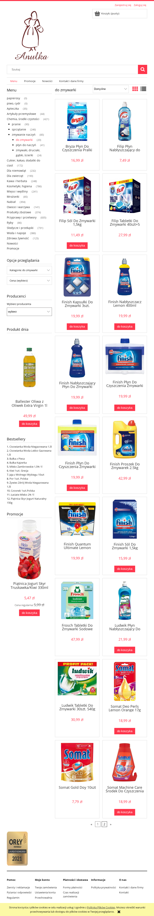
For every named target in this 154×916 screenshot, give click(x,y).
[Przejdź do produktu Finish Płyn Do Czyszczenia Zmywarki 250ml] (124, 358)
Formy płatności (72, 887)
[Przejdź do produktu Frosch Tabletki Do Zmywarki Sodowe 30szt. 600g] (77, 600)
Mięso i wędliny (17, 191)
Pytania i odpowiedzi (19, 892)
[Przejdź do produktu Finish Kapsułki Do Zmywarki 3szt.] (77, 277)
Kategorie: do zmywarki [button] (23, 270)
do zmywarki (24, 140)
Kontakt (124, 892)
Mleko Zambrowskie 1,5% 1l (25, 466)
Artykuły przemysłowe (21, 114)
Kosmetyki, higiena (19, 186)
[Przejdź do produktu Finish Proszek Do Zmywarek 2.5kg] (124, 439)
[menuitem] (14, 81)
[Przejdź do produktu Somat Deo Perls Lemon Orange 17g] (124, 681)
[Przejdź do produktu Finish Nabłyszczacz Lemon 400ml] (124, 277)
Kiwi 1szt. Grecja (18, 470)
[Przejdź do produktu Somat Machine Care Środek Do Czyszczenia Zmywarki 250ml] (124, 762)
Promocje (13, 248)
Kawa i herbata (17, 181)
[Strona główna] (32, 34)
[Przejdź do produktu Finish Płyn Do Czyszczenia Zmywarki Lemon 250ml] (77, 439)
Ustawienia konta (45, 892)
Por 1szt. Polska (18, 478)
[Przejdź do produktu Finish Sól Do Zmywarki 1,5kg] (124, 519)
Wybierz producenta (19, 304)
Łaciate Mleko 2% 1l (22, 494)
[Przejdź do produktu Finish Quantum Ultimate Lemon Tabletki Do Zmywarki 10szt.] (77, 519)
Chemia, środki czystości (23, 119)
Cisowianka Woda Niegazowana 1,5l (30, 446)
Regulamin (13, 897)
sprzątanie (19, 129)
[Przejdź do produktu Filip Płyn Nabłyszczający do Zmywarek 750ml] (124, 121)
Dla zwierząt (15, 176)
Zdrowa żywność (18, 238)
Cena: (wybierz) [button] (19, 280)
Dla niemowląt (16, 170)
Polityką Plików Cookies (101, 907)
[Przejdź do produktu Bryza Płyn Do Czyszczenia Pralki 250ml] (77, 121)
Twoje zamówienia (46, 887)
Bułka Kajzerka (18, 462)
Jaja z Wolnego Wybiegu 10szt (26, 474)
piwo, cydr (13, 103)
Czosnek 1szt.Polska (23, 490)
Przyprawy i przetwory (21, 217)
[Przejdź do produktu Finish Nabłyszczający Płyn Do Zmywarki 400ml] (77, 358)
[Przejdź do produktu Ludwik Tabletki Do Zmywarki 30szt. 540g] (77, 681)
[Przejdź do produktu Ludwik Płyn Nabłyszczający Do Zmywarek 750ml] (124, 600)
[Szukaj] (142, 69)
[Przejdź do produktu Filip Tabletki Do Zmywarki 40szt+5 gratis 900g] (124, 195)
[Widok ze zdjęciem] (135, 89)
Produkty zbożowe (19, 212)
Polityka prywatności (103, 887)
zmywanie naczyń (23, 134)
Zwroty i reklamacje (18, 887)
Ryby (10, 222)
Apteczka (13, 108)
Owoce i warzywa (18, 207)
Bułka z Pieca (17, 458)
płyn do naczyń (26, 145)
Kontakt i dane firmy (131, 887)
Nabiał (11, 202)
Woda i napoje (16, 233)
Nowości (12, 243)
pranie (16, 124)
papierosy (13, 98)
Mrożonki (13, 196)
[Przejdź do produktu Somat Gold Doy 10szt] (77, 762)
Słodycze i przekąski (20, 228)
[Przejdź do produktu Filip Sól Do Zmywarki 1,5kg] (77, 195)
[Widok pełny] (143, 89)
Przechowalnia (43, 897)
